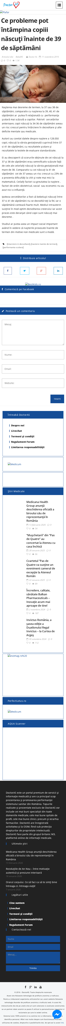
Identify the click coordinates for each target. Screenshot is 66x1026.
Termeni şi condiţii (22, 436)
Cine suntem (17, 902)
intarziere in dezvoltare (18, 244)
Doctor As (33, 56)
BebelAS (19, 57)
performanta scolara (13, 247)
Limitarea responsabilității (28, 447)
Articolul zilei (7, 57)
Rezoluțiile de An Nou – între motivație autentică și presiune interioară (28, 870)
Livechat (16, 430)
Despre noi (17, 425)
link (62, 1022)
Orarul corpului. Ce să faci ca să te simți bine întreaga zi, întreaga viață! (31, 884)
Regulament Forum (23, 441)
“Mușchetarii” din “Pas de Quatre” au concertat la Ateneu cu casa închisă (40, 540)
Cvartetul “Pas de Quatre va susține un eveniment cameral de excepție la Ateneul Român (40, 568)
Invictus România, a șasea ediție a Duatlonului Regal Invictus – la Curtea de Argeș (40, 627)
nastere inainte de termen (44, 244)
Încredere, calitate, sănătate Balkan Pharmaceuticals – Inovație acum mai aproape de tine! (38, 598)
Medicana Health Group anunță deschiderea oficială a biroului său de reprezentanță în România (40, 511)
